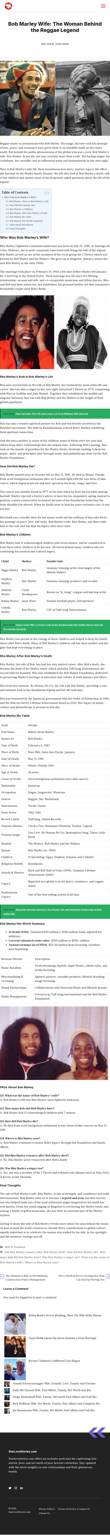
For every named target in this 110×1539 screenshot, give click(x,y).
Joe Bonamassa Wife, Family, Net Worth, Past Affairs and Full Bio (54, 1410)
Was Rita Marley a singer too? (61, 1257)
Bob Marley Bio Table (20, 216)
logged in (26, 1297)
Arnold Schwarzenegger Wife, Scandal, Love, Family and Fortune (54, 1383)
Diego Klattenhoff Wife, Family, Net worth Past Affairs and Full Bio (55, 1397)
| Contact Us (83, 1509)
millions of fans (83, 517)
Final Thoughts (17, 228)
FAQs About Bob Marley (21, 224)
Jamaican (39, 699)
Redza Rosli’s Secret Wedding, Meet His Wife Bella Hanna (65, 1315)
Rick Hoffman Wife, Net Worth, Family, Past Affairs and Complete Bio (56, 1404)
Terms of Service (67, 1509)
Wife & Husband (15, 1247)
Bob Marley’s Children (21, 209)
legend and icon (73, 1198)
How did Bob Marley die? (82, 1252)
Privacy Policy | (46, 1509)
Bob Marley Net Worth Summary (26, 220)
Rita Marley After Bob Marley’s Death (28, 213)
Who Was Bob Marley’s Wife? (20, 197)
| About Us (44, 1513)
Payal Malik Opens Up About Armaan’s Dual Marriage (62, 1338)
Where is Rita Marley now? (42, 1262)
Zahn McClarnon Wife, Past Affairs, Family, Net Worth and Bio (52, 1390)
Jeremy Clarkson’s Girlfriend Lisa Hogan (54, 1361)
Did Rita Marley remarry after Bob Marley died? (35, 1252)
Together (55, 394)
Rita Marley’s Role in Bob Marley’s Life (29, 201)
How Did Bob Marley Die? (22, 205)
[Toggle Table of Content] (45, 192)
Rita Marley (7, 246)
